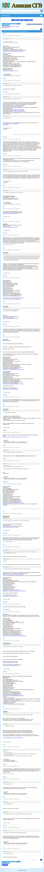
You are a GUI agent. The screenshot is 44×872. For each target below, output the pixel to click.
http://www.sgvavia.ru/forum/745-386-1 (10, 662)
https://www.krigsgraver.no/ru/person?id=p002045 (13, 737)
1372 (20, 187)
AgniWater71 (4, 27)
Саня (4, 206)
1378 (19, 303)
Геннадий (17, 26)
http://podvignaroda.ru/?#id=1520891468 (11, 123)
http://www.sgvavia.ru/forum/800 (17, 109)
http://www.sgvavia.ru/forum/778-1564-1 (11, 527)
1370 (20, 155)
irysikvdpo (5, 671)
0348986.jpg (10, 541)
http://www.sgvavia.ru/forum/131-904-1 (10, 596)
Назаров (12, 26)
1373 (19, 208)
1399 (19, 827)
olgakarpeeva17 (5, 481)
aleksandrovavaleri (6, 609)
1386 (21, 483)
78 (7, 25)
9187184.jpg (10, 244)
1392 (19, 640)
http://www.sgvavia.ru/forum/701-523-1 (10, 70)
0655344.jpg (10, 773)
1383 (19, 432)
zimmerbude (5, 91)
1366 (20, 35)
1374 (19, 221)
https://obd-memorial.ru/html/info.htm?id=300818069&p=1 (14, 635)
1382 (19, 406)
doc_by (8, 27)
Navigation (5, 15)
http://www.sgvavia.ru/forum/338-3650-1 (11, 389)
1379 (19, 326)
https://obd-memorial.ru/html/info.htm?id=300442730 (13, 297)
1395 (19, 746)
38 (14, 23)
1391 (19, 611)
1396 (19, 766)
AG (3, 846)
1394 (19, 708)
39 (16, 23)
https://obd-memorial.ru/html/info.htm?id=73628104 (13, 51)
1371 (20, 166)
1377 (19, 277)
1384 (19, 447)
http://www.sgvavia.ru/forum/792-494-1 (10, 227)
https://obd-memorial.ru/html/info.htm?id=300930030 (13, 695)
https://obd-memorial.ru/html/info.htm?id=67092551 (13, 369)
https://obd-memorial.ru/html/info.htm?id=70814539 (13, 574)
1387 (21, 513)
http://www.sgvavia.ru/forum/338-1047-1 (11, 213)
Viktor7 (4, 445)
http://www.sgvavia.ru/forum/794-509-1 (10, 318)
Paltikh (4, 78)
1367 (20, 80)
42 (2, 25)
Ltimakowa (5, 137)
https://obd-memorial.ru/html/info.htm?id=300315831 (13, 502)
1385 (19, 460)
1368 (20, 93)
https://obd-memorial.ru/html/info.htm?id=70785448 (13, 383)
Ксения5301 (5, 533)
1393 (19, 673)
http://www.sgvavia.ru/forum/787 (16, 106)
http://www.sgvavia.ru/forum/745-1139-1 (11, 665)
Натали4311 (5, 233)
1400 (19, 848)
